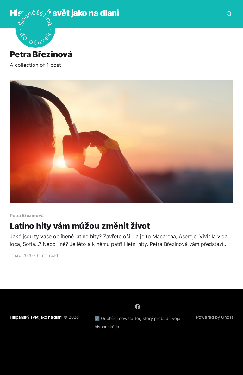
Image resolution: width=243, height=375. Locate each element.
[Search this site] (229, 14)
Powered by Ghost (214, 317)
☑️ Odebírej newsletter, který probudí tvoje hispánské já (137, 322)
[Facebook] (137, 306)
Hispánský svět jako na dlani (64, 13)
